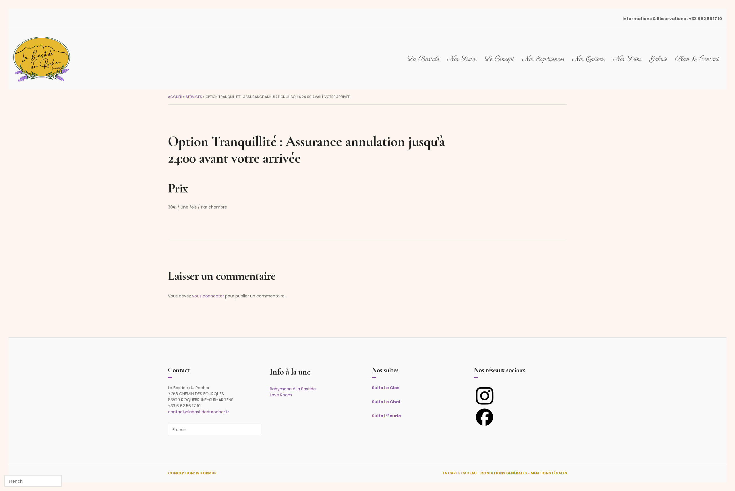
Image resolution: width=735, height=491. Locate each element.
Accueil (175, 96)
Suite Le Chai (386, 402)
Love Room (281, 395)
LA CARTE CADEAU (460, 473)
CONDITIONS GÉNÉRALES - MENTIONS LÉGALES (523, 473)
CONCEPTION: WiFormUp (192, 473)
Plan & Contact (697, 59)
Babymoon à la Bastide (293, 389)
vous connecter (208, 296)
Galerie (659, 59)
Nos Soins (627, 59)
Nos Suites (462, 59)
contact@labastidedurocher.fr (198, 412)
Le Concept (499, 59)
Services (194, 96)
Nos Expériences (543, 59)
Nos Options (588, 59)
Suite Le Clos (385, 388)
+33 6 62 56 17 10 (705, 19)
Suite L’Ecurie (386, 416)
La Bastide (423, 59)
